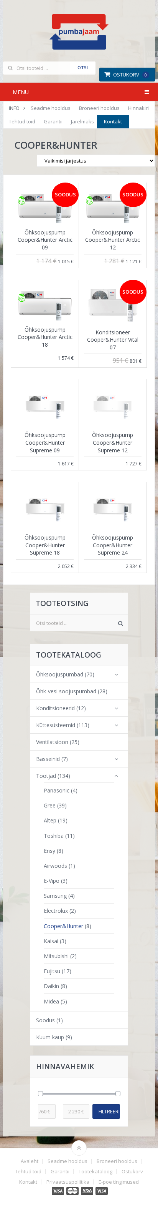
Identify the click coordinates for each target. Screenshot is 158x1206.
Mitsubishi (56, 956)
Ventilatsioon (52, 742)
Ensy (49, 850)
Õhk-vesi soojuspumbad (66, 691)
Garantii (53, 121)
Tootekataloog (95, 1171)
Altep (50, 820)
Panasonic (56, 790)
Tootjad (46, 775)
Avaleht (29, 1161)
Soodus (45, 1020)
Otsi (82, 67)
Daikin (51, 986)
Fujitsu (52, 971)
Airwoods (55, 865)
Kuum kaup (50, 1037)
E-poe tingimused (119, 1181)
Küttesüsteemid (55, 725)
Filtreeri (109, 1111)
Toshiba (54, 835)
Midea (51, 1001)
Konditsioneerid (55, 708)
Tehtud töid (22, 121)
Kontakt (113, 121)
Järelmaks (82, 121)
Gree (50, 805)
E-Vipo (51, 880)
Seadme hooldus (51, 108)
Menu (21, 92)
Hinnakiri (138, 108)
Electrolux (56, 910)
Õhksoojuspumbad (59, 674)
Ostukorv (130, 74)
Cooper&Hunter (63, 926)
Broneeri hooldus (99, 108)
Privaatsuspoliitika (67, 1181)
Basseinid (48, 758)
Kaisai (51, 941)
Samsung (55, 895)
